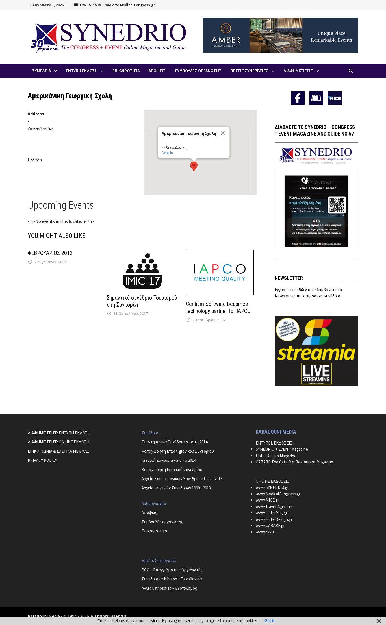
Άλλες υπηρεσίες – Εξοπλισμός (169, 588)
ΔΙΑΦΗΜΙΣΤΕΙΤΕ (298, 70)
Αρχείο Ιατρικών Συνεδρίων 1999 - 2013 (176, 488)
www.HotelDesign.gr (274, 519)
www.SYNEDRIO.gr (272, 487)
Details (167, 153)
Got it (270, 620)
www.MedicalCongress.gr (278, 493)
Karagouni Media (44, 616)
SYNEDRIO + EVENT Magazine (282, 449)
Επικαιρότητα (154, 530)
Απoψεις (157, 70)
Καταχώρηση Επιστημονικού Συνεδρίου (178, 451)
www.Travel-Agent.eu (275, 506)
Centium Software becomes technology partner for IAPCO (218, 307)
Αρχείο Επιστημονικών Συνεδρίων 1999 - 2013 (182, 478)
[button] (194, 166)
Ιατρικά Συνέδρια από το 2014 (169, 460)
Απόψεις (149, 512)
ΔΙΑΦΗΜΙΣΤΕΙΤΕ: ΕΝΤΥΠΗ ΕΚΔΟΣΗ (59, 432)
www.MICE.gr (267, 500)
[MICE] (335, 97)
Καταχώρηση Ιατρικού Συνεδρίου (172, 469)
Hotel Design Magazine (276, 455)
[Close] (222, 133)
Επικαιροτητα (126, 70)
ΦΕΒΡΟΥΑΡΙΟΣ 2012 (50, 253)
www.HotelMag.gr (271, 512)
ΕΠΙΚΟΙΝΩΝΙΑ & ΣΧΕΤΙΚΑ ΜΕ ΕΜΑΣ (58, 451)
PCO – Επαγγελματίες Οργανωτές (172, 569)
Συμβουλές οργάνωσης (162, 521)
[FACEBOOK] (298, 98)
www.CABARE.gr (270, 525)
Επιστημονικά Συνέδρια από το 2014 (174, 442)
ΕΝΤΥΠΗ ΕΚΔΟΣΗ (81, 70)
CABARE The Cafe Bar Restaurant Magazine (294, 462)
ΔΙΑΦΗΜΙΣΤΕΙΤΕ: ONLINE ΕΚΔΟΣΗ (58, 442)
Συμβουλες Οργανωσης (198, 70)
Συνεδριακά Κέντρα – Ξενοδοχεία (172, 579)
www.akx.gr (266, 532)
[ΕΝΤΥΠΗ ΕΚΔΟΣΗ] (316, 98)
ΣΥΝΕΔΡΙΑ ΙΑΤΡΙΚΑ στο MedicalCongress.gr (117, 4)
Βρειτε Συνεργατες (249, 70)
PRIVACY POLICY (42, 460)
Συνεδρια (41, 70)
